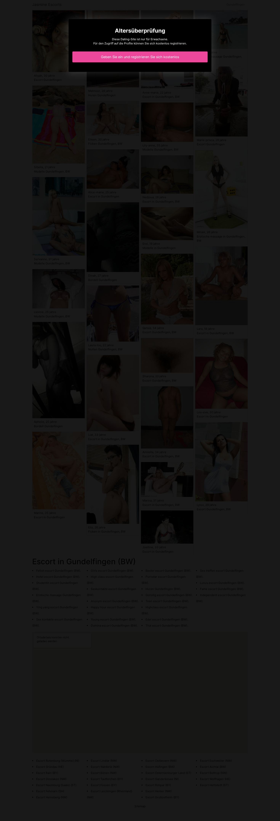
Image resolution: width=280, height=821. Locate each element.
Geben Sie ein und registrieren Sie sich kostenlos (140, 57)
